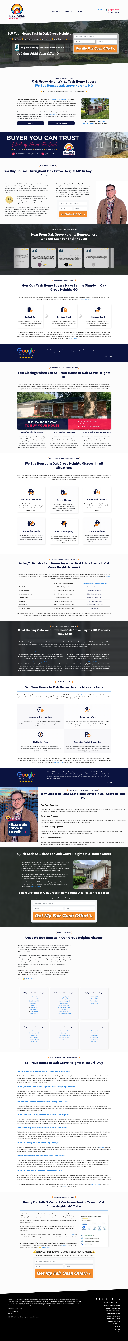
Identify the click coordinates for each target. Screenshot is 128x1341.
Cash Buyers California (113, 1319)
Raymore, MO (34, 1007)
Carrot (37, 1317)
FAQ (108, 12)
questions (65, 1186)
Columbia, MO (34, 1011)
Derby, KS (64, 1039)
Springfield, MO (64, 997)
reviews (101, 1147)
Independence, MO (64, 1001)
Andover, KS (94, 1033)
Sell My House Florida (114, 1321)
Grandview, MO (34, 1003)
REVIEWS (79, 11)
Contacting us (65, 1245)
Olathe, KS (34, 1035)
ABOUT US (69, 11)
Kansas (34, 1031)
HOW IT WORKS (57, 11)
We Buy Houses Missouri (113, 1311)
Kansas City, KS (34, 1039)
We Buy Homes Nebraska (113, 1308)
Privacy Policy (116, 1329)
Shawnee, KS (34, 1037)
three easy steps (86, 299)
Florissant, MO (64, 1005)
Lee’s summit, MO (34, 999)
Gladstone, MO (34, 1014)
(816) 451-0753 (113, 10)
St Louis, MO (64, 999)
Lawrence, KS (64, 1031)
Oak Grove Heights (27, 960)
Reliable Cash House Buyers (59, 99)
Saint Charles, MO (64, 1007)
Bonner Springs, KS (64, 1035)
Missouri (34, 997)
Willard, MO (94, 997)
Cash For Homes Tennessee (112, 1305)
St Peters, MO (64, 1009)
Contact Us (115, 12)
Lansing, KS (94, 1031)
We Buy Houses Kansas (113, 1316)
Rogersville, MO (94, 1001)
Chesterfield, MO (64, 1003)
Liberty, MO (94, 1003)
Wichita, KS (34, 1041)
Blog (119, 1332)
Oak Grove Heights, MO (64, 1014)
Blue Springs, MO (34, 1001)
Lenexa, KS (64, 1033)
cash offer (82, 695)
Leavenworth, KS (64, 1037)
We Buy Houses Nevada (113, 1313)
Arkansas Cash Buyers (114, 1324)
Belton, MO (34, 1005)
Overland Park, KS (34, 1033)
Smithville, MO (34, 1009)
